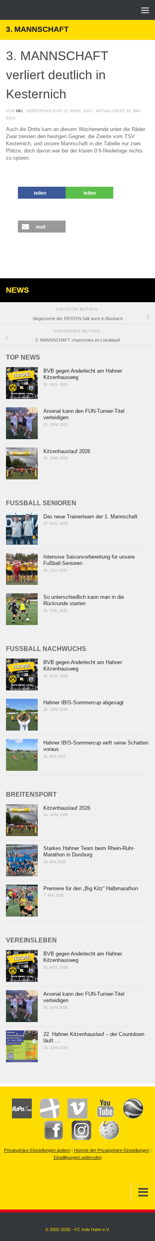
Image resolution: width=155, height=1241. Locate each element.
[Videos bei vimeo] (73, 1116)
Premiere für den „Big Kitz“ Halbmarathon (90, 888)
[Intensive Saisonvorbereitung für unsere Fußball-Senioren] (22, 569)
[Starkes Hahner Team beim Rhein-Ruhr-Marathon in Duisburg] (22, 860)
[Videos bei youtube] (101, 1116)
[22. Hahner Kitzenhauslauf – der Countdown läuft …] (22, 1046)
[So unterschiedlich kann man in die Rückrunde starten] (22, 609)
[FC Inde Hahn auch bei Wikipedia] (105, 1138)
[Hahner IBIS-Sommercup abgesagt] (22, 715)
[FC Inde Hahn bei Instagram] (77, 1138)
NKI (19, 111)
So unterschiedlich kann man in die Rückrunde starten (83, 600)
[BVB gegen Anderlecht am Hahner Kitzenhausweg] (22, 383)
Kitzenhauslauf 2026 (66, 451)
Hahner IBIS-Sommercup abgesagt (83, 703)
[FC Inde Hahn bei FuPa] (22, 1116)
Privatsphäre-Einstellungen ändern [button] (37, 1150)
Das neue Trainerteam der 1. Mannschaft (90, 517)
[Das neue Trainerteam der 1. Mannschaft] (22, 529)
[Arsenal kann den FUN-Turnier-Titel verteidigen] (22, 423)
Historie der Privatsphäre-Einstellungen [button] (111, 1150)
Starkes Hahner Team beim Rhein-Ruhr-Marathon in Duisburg (89, 851)
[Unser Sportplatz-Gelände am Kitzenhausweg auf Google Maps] (129, 1116)
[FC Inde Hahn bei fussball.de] (46, 1116)
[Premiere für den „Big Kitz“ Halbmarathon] (22, 901)
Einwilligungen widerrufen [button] (78, 1157)
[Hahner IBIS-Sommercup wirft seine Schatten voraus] (22, 755)
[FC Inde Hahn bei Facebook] (50, 1138)
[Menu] (145, 10)
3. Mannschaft (37, 29)
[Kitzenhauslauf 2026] (22, 463)
